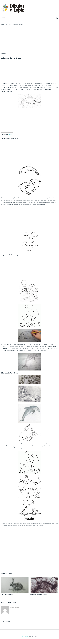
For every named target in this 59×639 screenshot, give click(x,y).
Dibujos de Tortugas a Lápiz (39, 594)
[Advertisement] (30, 39)
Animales (3, 53)
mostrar (10, 134)
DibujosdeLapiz (14, 607)
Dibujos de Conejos (7, 594)
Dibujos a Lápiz (24, 636)
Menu (4, 18)
